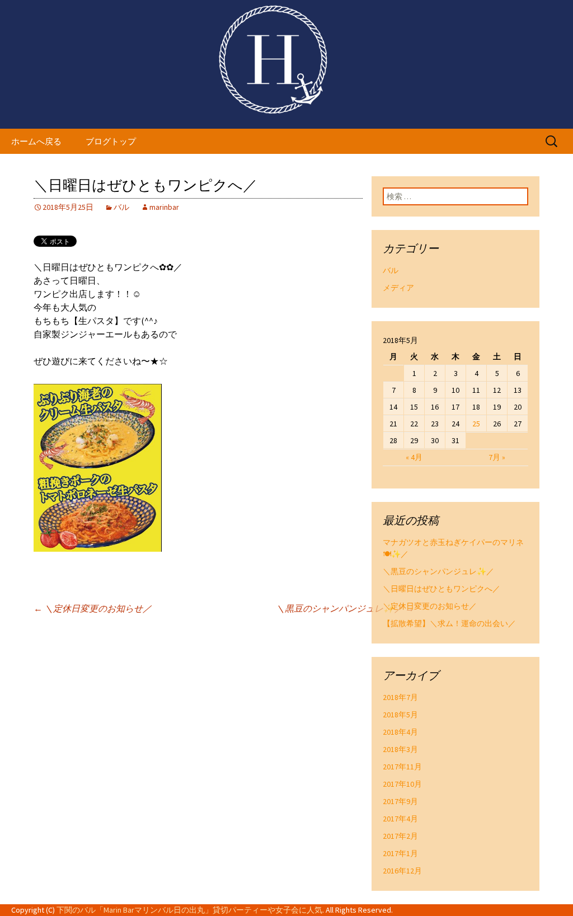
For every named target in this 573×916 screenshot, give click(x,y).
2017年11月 (402, 767)
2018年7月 (400, 697)
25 (476, 424)
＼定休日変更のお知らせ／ (93, 608)
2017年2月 (400, 836)
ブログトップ (111, 141)
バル (121, 207)
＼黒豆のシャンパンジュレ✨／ (345, 608)
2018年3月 (400, 749)
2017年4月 (400, 819)
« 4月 (414, 457)
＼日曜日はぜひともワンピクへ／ (441, 589)
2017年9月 (400, 801)
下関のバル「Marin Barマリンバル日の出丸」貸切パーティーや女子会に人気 (189, 910)
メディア (398, 288)
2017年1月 (400, 853)
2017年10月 (402, 784)
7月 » (497, 457)
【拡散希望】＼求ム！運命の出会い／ (449, 623)
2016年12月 (402, 871)
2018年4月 (400, 732)
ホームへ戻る (36, 141)
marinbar (164, 207)
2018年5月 (400, 715)
